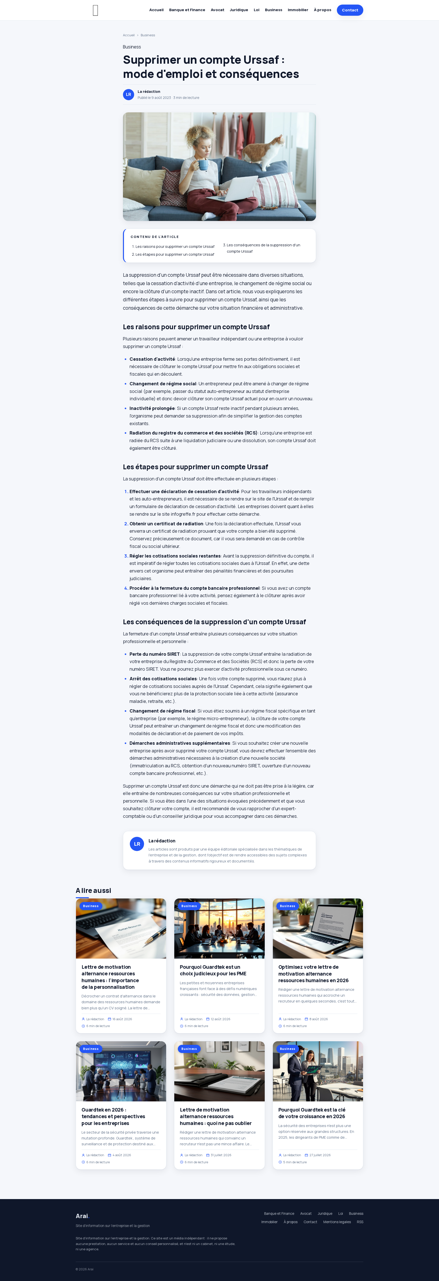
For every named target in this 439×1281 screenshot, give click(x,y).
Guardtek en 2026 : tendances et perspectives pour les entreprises (113, 1116)
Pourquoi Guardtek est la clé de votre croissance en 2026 (312, 1113)
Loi (256, 9)
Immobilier (298, 9)
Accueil (156, 9)
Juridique (239, 9)
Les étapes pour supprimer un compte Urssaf (175, 254)
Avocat (217, 9)
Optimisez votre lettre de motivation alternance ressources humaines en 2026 (313, 973)
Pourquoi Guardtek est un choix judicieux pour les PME (213, 970)
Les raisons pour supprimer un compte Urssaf (175, 246)
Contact (350, 10)
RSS (360, 1222)
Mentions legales (337, 1222)
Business (273, 9)
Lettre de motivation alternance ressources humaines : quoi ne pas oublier (216, 1116)
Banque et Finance (187, 9)
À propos (322, 9)
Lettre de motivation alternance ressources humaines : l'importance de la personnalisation (110, 977)
